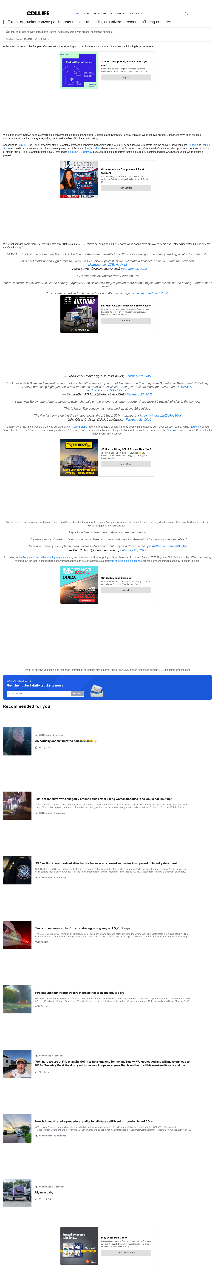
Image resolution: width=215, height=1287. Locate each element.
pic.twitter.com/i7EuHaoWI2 (107, 264)
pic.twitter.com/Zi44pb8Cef (162, 415)
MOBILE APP (100, 13)
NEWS (76, 13)
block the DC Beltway (80, 152)
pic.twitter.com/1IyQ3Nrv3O (150, 293)
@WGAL (187, 387)
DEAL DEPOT (135, 13)
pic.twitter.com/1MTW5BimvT (107, 390)
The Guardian (92, 148)
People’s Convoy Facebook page (41, 557)
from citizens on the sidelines (125, 561)
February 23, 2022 (134, 268)
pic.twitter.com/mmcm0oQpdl (167, 546)
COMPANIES (117, 13)
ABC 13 (22, 145)
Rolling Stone (79, 426)
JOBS (86, 13)
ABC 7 (81, 244)
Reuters (192, 145)
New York (172, 430)
